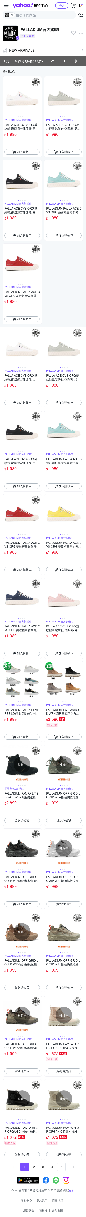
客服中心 (26, 1200)
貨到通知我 (22, 820)
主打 (6, 60)
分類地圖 (57, 1210)
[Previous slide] (5, 96)
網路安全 (28, 1210)
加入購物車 (24, 152)
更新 (71, 1190)
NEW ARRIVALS (22, 50)
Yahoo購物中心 (30, 5)
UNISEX (67, 60)
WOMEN (55, 60)
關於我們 (42, 1200)
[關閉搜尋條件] (12, 15)
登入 (62, 5)
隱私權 (43, 1210)
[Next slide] (39, 96)
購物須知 (57, 1200)
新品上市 (79, 60)
